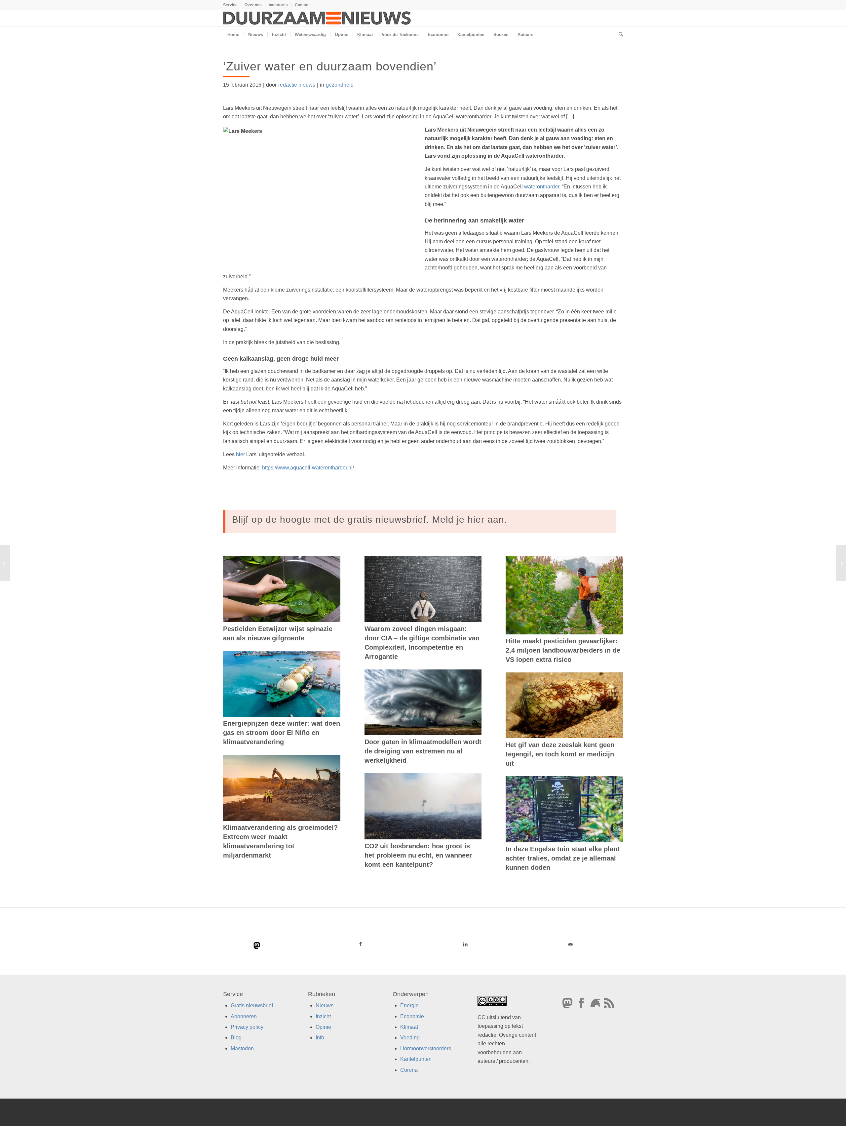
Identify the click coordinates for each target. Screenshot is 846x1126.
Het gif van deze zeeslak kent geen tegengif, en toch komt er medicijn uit (560, 754)
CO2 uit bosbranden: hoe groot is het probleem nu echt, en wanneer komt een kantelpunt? (418, 855)
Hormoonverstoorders (425, 1048)
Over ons (253, 5)
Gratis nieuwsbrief (252, 1005)
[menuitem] (232, 5)
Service (230, 5)
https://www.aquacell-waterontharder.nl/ (308, 467)
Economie (412, 1016)
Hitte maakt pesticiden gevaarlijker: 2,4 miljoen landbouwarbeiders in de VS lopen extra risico (563, 650)
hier (240, 454)
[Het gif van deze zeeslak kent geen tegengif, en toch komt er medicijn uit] (564, 705)
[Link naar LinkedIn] (465, 944)
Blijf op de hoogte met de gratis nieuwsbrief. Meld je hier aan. (369, 519)
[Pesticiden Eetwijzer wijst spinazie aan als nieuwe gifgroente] (281, 589)
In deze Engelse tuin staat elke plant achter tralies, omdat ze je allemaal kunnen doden (563, 858)
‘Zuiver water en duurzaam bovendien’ (330, 66)
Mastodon (242, 1048)
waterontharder (541, 186)
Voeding (410, 1037)
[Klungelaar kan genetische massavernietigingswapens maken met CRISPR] (5, 563)
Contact (302, 5)
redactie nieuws (296, 85)
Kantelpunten (416, 1059)
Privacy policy (247, 1027)
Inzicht (323, 1016)
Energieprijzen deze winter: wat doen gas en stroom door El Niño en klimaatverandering (281, 732)
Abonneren (244, 1016)
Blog (236, 1037)
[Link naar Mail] (570, 944)
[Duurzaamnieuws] (317, 18)
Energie (409, 1005)
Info (320, 1037)
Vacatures (278, 5)
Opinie (323, 1027)
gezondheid (340, 85)
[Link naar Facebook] (360, 944)
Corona (409, 1070)
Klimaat (409, 1027)
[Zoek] (618, 34)
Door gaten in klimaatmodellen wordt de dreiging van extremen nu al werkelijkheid (423, 751)
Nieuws (324, 1005)
